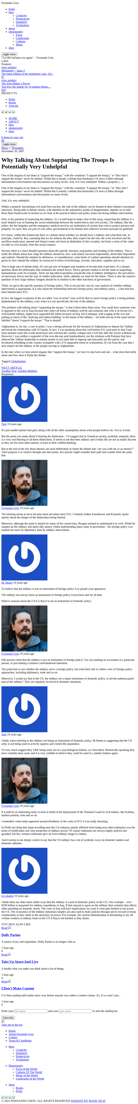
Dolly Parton (10, 935)
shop (11, 47)
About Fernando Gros (21, 1034)
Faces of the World (26, 1068)
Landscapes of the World (30, 1078)
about (12, 28)
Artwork (13, 105)
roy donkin (7, 895)
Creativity (21, 15)
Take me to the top (11, 1024)
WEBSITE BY (88, 1100)
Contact (13, 1037)
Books (12, 102)
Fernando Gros (10, 508)
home (12, 9)
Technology (22, 25)
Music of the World (27, 1075)
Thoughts (17, 148)
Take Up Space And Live (19, 962)
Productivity (23, 18)
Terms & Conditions (20, 1040)
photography (16, 31)
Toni (3, 424)
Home (12, 1030)
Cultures (20, 41)
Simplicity (21, 22)
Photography (16, 1065)
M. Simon (6, 582)
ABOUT (14, 121)
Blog (4, 148)
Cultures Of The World (29, 1072)
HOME (13, 118)
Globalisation (18, 361)
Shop (12, 1084)
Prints (12, 99)
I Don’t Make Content (17, 988)
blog (11, 12)
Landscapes (22, 38)
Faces (19, 34)
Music (19, 44)
